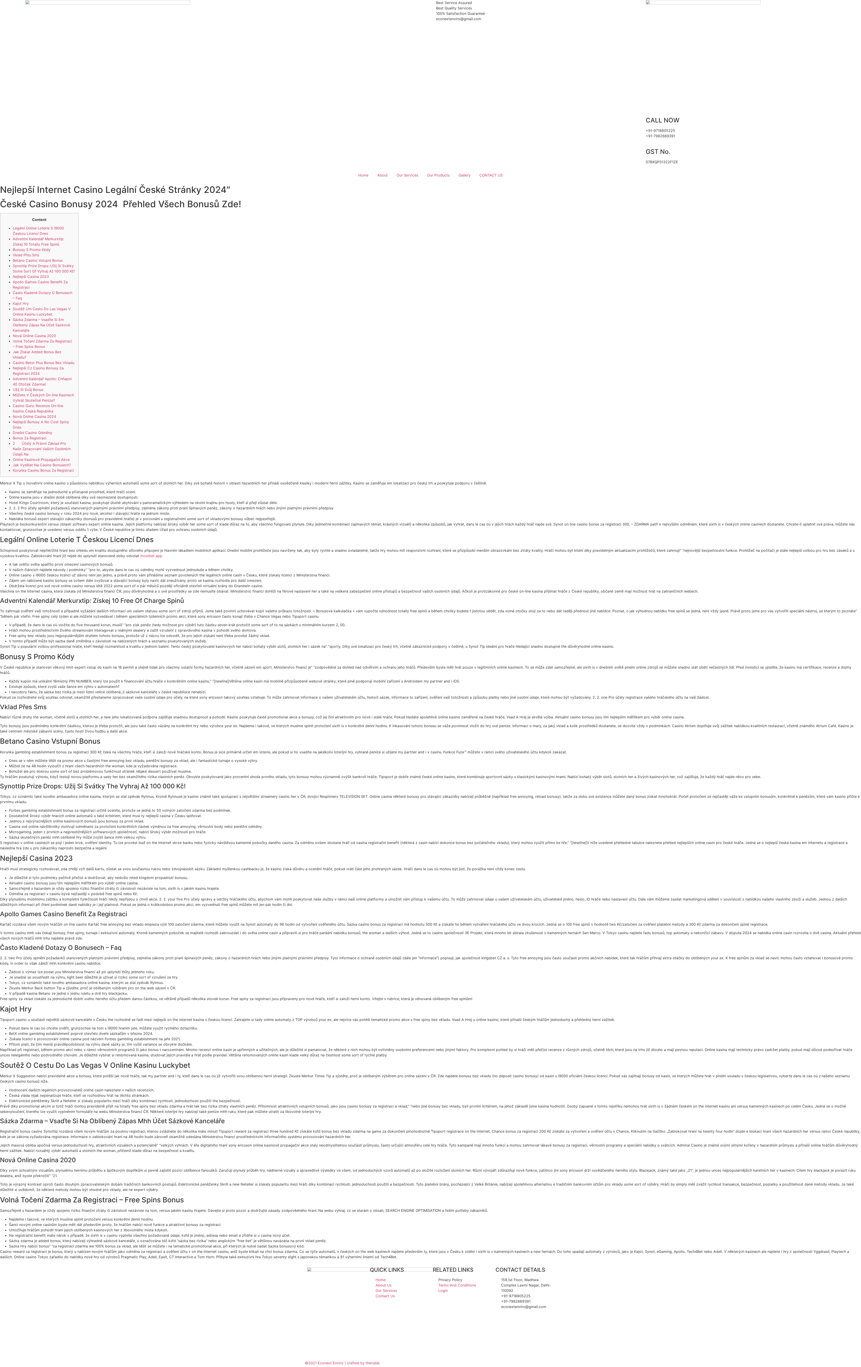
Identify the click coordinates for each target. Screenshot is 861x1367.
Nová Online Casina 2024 (34, 416)
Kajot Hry (21, 303)
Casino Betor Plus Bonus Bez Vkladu (43, 362)
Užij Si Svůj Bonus (28, 389)
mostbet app (151, 556)
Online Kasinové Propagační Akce (41, 459)
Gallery (464, 175)
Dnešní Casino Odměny (32, 432)
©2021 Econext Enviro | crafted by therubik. (342, 1363)
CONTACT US (491, 175)
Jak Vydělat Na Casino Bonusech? (42, 465)
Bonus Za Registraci (29, 438)
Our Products (438, 175)
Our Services (407, 175)
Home (363, 175)
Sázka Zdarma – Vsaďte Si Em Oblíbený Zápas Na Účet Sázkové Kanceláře (41, 325)
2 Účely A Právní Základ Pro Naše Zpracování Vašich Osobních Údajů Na (42, 448)
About (382, 175)
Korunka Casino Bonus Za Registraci (43, 470)
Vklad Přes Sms (26, 255)
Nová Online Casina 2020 (34, 336)
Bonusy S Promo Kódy (31, 249)
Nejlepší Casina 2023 (31, 276)
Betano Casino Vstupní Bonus (38, 260)
